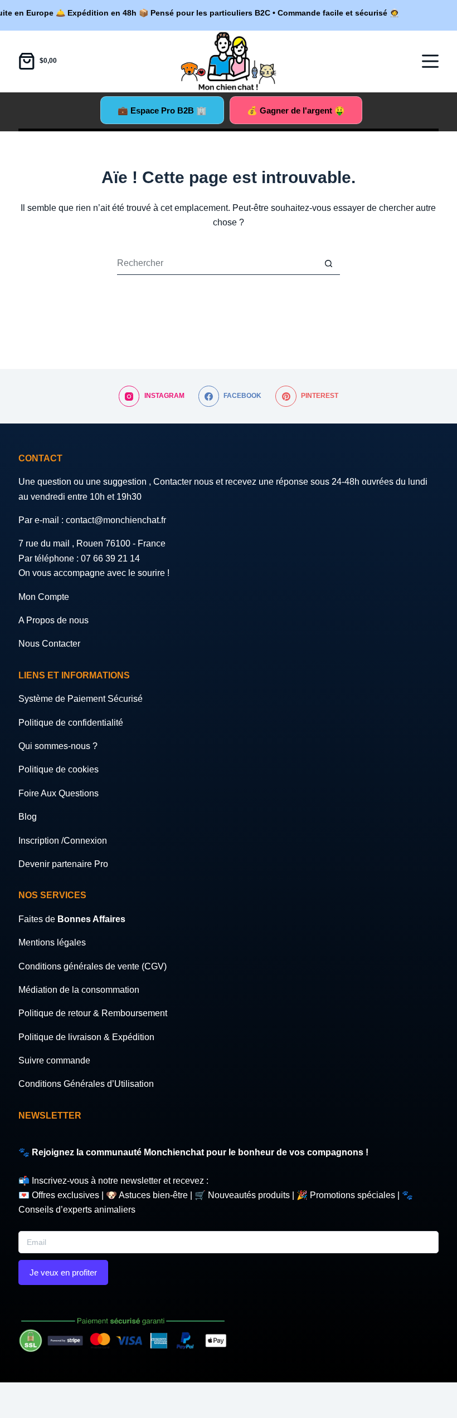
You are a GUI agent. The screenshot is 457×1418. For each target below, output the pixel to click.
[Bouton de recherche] (329, 264)
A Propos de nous (53, 620)
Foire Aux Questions (58, 793)
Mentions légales (52, 942)
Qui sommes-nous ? (58, 746)
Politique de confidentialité (70, 722)
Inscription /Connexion (62, 840)
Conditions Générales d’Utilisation (86, 1084)
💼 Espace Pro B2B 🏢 (162, 110)
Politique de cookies (58, 769)
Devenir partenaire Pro (63, 864)
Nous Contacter (49, 643)
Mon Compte (43, 597)
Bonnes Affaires (91, 919)
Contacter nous (184, 481)
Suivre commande (54, 1060)
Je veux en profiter (63, 1272)
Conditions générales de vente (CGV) (92, 966)
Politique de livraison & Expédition (86, 1037)
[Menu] (430, 61)
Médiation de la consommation (78, 989)
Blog (27, 816)
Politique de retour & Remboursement (92, 1013)
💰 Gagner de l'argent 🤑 (296, 110)
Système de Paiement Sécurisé (80, 698)
